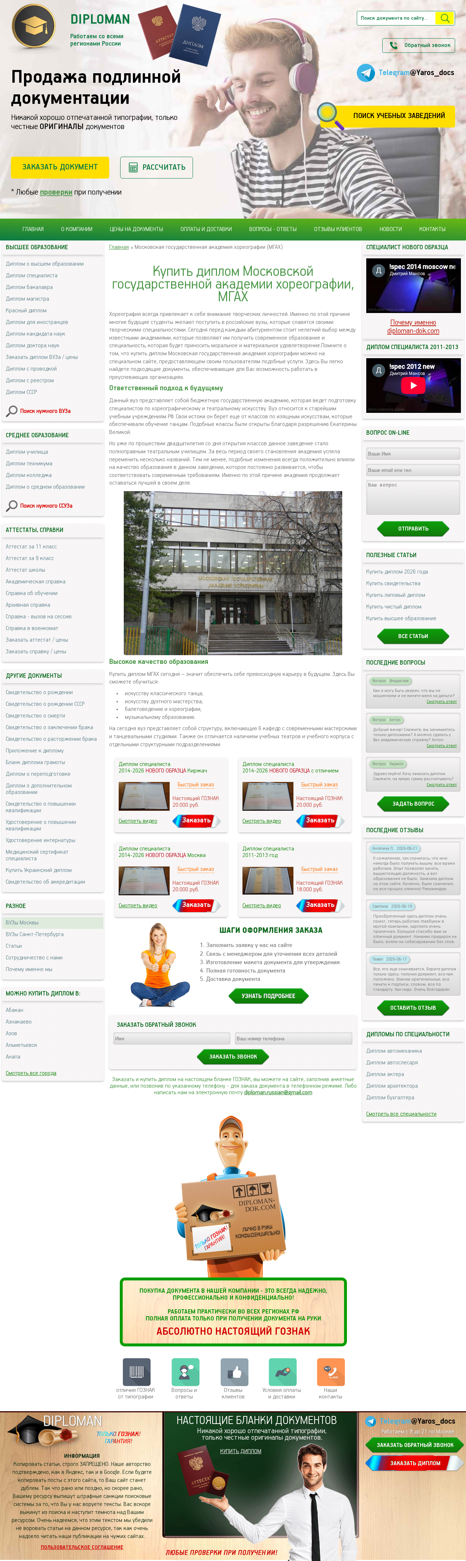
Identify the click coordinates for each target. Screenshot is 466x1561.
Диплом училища (27, 452)
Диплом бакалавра (29, 287)
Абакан (14, 1010)
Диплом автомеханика (394, 1051)
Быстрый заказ (196, 785)
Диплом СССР (21, 392)
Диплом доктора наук (32, 346)
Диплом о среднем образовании (45, 487)
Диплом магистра (27, 299)
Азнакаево (19, 1022)
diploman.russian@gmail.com (278, 1092)
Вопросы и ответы (184, 1393)
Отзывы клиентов (338, 229)
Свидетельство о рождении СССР (45, 704)
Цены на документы (136, 229)
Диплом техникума (29, 464)
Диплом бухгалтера (390, 1098)
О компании (76, 229)
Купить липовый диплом (395, 595)
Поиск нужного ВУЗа (45, 411)
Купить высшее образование (401, 618)
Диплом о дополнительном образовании (39, 789)
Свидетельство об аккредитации (45, 882)
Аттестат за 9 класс (30, 558)
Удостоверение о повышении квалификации (41, 825)
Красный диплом (26, 311)
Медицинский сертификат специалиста (37, 855)
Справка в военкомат (32, 628)
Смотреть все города (31, 1073)
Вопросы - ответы (273, 229)
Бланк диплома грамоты (35, 762)
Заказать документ (60, 167)
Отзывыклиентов (233, 1393)
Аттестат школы (25, 570)
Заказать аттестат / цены (37, 640)
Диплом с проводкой (31, 369)
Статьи (14, 946)
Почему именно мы (29, 969)
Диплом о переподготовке (38, 774)
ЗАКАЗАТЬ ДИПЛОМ (415, 1463)
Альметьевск (21, 1045)
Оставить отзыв (413, 1008)
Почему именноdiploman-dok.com (413, 326)
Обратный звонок (427, 45)
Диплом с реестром (30, 380)
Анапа (13, 1057)
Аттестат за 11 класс (31, 547)
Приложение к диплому (35, 751)
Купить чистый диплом (394, 607)
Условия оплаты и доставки (281, 1393)
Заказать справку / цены (36, 652)
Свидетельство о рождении (39, 692)
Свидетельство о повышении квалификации (41, 807)
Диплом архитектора (392, 1086)
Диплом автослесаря (392, 1063)
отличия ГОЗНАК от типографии (135, 1393)
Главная (33, 229)
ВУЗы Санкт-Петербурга (35, 934)
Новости (391, 229)
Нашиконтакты (330, 1393)
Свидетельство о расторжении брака (51, 739)
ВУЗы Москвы (22, 923)
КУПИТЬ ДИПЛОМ (240, 1451)
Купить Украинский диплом (39, 870)
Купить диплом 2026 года (397, 572)
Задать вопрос (413, 804)
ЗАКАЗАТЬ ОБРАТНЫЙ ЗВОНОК (415, 1445)
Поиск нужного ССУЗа (46, 506)
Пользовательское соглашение (82, 1547)
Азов (11, 1033)
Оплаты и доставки (206, 229)
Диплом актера (385, 1074)
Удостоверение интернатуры (40, 840)
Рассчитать (164, 167)
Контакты (432, 229)
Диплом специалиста (32, 276)
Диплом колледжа (29, 475)
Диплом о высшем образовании (45, 264)
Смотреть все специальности (401, 1114)
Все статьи (413, 636)
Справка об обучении (32, 593)
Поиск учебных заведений (399, 116)
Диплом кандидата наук (35, 334)
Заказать (196, 820)
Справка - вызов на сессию (39, 617)
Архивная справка (28, 605)
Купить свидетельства (393, 583)
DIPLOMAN (72, 1421)
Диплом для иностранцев (37, 322)
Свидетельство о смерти (35, 716)
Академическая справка (36, 582)
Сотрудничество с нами (34, 958)
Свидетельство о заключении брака (49, 727)
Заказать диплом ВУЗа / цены (42, 357)
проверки (56, 192)
